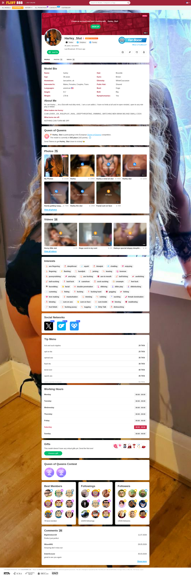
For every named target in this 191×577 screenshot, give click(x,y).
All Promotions (41, 8)
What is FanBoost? (139, 45)
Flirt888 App (66, 8)
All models (6, 8)
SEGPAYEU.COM (50, 569)
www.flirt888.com (26, 569)
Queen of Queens (94, 135)
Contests (53, 8)
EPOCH (41, 569)
